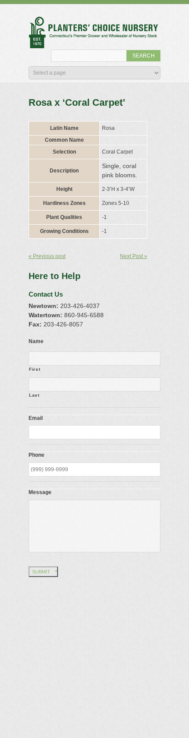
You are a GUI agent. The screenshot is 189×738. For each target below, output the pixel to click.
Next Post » (133, 256)
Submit (41, 571)
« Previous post (47, 256)
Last (34, 395)
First (34, 369)
